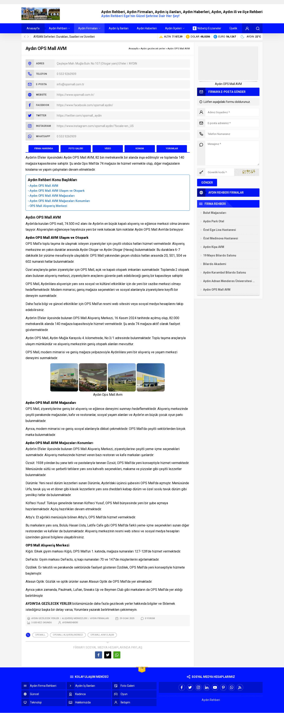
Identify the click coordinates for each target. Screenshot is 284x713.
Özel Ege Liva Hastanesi (219, 229)
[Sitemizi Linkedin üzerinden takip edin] (207, 687)
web (127, 531)
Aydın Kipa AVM (213, 247)
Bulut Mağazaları (214, 212)
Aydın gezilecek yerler (153, 48)
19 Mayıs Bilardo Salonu (219, 255)
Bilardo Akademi (214, 264)
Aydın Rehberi (211, 700)
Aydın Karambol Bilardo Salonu (224, 272)
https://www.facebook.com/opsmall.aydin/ (85, 105)
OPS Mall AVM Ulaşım (102, 635)
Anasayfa (133, 48)
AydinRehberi (70, 622)
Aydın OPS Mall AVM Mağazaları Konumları (60, 201)
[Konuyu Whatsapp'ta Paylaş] (116, 654)
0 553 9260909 (66, 74)
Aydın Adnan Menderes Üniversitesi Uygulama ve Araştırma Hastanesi (229, 281)
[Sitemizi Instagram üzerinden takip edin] (198, 687)
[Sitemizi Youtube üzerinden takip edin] (215, 687)
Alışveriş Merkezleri (74, 618)
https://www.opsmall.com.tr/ (75, 94)
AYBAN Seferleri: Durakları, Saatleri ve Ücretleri (64, 36)
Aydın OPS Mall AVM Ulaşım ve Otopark (57, 191)
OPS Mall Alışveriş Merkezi (48, 206)
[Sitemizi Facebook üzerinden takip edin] (182, 687)
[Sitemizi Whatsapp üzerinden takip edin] (231, 687)
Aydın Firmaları (99, 618)
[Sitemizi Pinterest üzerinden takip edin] (223, 687)
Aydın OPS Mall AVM (44, 186)
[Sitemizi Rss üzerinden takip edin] (240, 687)
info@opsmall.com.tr (70, 84)
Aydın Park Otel (213, 221)
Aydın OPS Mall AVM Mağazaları (52, 196)
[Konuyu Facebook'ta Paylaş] (98, 654)
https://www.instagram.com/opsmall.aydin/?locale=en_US (95, 126)
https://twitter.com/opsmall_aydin (79, 115)
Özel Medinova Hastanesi (220, 238)
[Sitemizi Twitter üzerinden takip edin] (190, 687)
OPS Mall (40, 635)
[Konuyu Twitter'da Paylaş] (107, 654)
